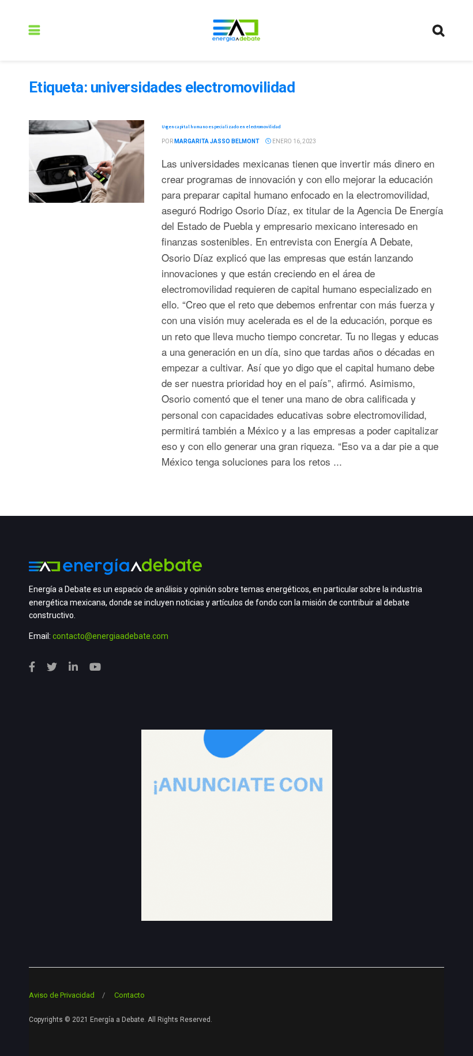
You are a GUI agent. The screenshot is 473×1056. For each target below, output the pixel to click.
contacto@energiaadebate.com (110, 636)
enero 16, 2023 (293, 141)
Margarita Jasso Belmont (217, 141)
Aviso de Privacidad (62, 995)
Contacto (129, 995)
